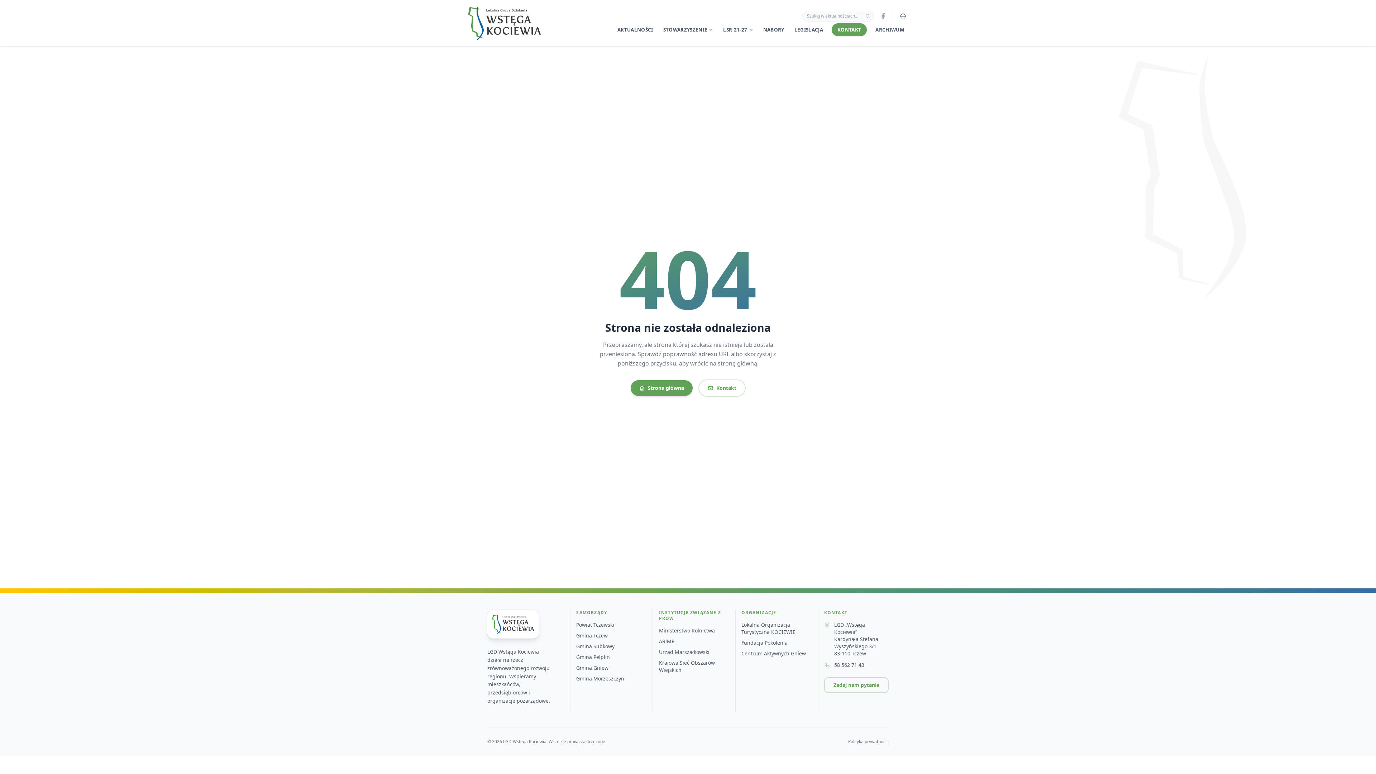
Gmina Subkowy (595, 646)
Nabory (773, 30)
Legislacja (808, 30)
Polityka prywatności (868, 742)
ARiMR (667, 641)
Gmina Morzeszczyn (600, 678)
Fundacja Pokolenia (764, 642)
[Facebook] (883, 16)
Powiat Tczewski (595, 624)
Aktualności (635, 30)
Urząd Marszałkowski (684, 652)
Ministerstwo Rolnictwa (687, 630)
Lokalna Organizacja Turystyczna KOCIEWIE (768, 628)
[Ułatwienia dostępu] (903, 16)
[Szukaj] (867, 16)
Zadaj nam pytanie (856, 685)
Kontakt (849, 30)
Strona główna (666, 387)
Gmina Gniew (592, 667)
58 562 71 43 (849, 664)
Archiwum (889, 30)
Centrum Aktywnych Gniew (773, 653)
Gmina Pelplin (593, 657)
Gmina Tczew (592, 635)
